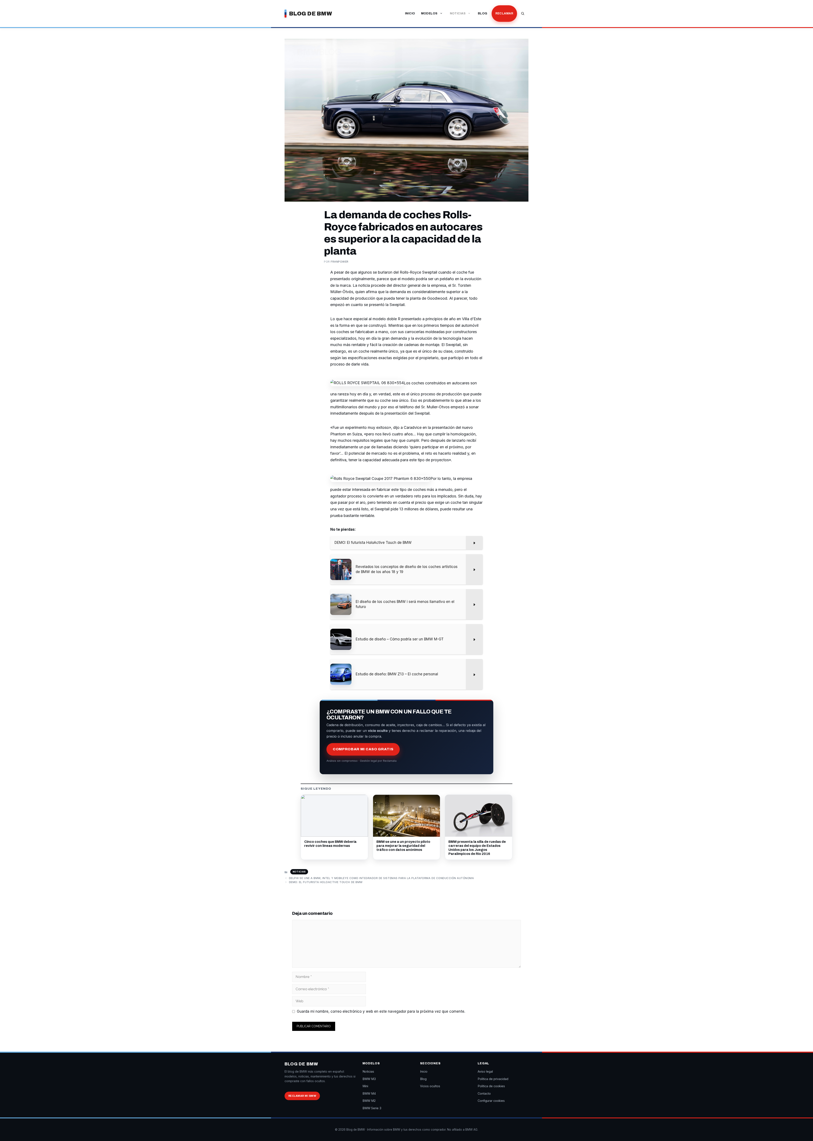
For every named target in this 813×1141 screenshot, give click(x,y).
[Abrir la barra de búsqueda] (522, 13)
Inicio (410, 13)
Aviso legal (485, 1071)
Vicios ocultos (430, 1086)
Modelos (429, 13)
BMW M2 (369, 1100)
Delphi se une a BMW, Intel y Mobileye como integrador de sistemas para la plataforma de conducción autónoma (381, 878)
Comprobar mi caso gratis (363, 749)
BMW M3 (369, 1079)
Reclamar (504, 13)
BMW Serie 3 (371, 1108)
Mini (365, 1086)
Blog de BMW (310, 14)
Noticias (458, 13)
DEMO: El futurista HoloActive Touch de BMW (326, 882)
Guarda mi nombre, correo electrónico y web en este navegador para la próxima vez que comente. (381, 1011)
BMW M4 (369, 1093)
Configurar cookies (491, 1100)
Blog (482, 13)
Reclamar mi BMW (302, 1095)
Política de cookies (491, 1086)
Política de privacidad (493, 1079)
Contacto (484, 1093)
